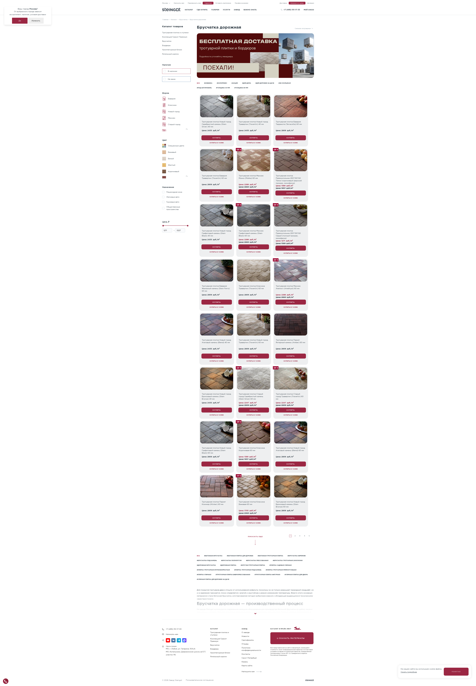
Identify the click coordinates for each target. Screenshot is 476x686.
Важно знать (250, 10)
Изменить (36, 21)
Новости (245, 636)
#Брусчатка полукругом (231, 560)
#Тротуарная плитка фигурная (267, 574)
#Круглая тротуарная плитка (253, 565)
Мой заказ (309, 10)
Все (198, 83)
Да (20, 21)
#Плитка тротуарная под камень (247, 570)
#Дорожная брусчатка (206, 565)
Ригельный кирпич (170, 54)
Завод (237, 10)
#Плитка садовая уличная (280, 565)
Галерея (215, 10)
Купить (217, 138)
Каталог (189, 10)
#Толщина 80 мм (241, 88)
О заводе (246, 632)
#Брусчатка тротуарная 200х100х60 (288, 560)
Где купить (202, 10)
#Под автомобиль (204, 88)
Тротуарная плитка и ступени (175, 33)
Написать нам (179, 3)
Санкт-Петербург (249, 658)
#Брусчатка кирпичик (297, 556)
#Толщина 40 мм (223, 88)
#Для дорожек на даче (264, 83)
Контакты (246, 654)
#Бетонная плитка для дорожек (240, 556)
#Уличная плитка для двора (296, 574)
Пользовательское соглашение (199, 680)
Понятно (456, 671)
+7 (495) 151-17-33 (292, 10)
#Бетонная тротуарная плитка (270, 556)
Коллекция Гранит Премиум (174, 37)
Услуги (226, 10)
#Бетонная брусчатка (213, 556)
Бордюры (166, 45)
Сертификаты (248, 640)
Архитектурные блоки (172, 50)
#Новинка (208, 83)
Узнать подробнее (409, 672)
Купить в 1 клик (217, 142)
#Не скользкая (285, 83)
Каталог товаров (172, 26)
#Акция (235, 83)
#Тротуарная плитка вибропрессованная (233, 574)
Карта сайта (247, 666)
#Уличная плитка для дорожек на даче (213, 579)
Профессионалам (241, 3)
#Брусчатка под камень (207, 560)
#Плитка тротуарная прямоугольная (281, 570)
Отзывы (245, 644)
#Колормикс (222, 83)
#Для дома (246, 83)
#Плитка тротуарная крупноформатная (213, 570)
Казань (245, 662)
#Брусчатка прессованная (257, 560)
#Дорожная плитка (228, 565)
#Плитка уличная (204, 574)
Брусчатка (166, 41)
